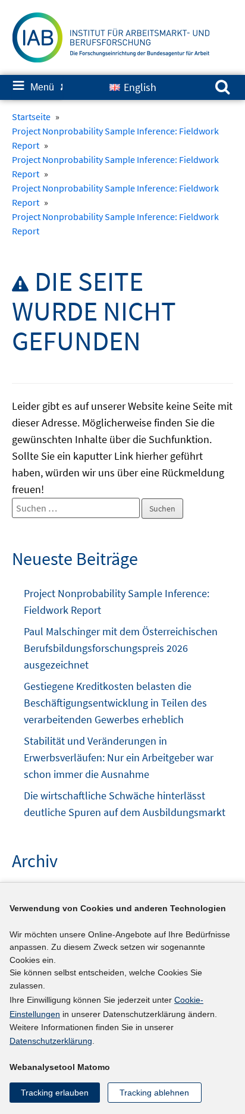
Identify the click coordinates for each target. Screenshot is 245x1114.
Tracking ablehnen (154, 1092)
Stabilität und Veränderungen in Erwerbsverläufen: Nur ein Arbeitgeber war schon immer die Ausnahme (118, 757)
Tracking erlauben (55, 1092)
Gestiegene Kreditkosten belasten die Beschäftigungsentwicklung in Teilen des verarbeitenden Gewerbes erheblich (115, 702)
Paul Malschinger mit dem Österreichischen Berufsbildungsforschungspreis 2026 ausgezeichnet (121, 648)
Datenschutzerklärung (51, 1041)
